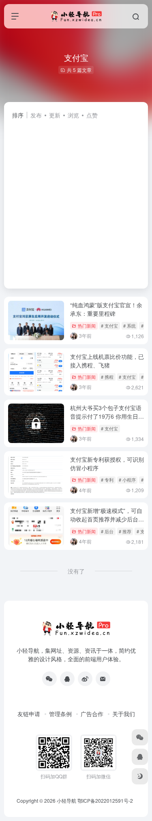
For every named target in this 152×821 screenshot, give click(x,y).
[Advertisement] (76, 200)
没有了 (76, 571)
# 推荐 (125, 531)
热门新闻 (87, 325)
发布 (36, 115)
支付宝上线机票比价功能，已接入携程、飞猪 (107, 360)
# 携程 (107, 377)
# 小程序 (127, 479)
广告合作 (92, 714)
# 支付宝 (109, 325)
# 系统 (129, 325)
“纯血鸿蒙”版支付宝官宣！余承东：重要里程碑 (106, 309)
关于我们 (123, 714)
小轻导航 (66, 800)
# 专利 (107, 479)
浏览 (73, 115)
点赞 (92, 115)
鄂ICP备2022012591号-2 (105, 800)
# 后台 (107, 531)
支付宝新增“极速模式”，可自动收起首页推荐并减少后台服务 (107, 519)
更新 (54, 115)
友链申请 (28, 714)
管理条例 (60, 714)
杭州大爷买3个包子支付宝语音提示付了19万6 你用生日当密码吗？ (107, 416)
